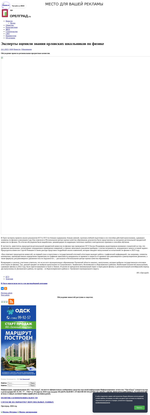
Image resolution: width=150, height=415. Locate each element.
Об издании (10, 38)
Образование (26, 49)
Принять (139, 408)
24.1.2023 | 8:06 (7, 49)
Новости (9, 21)
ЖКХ (8, 29)
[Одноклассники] (5, 288)
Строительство (12, 32)
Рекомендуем (11, 36)
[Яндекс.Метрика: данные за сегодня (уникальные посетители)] (9, 412)
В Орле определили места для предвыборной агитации (24, 283)
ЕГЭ (7, 277)
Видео (12, 23)
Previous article (6, 293)
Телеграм (9, 279)
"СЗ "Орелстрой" (25, 379)
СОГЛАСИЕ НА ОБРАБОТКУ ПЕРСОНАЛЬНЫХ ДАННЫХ (27, 402)
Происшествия (11, 27)
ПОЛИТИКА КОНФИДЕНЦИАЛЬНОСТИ (19, 398)
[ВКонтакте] (2, 288)
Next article (5, 295)
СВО (8, 34)
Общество (10, 25)
